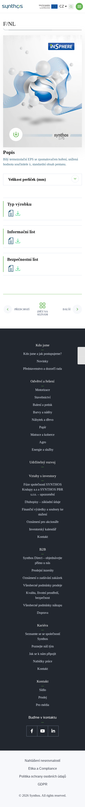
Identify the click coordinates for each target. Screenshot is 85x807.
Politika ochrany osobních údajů (42, 776)
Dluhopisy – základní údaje (42, 502)
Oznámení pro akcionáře (43, 522)
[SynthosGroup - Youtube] (42, 731)
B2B (42, 549)
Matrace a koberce (42, 434)
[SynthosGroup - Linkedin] (53, 731)
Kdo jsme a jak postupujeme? (42, 353)
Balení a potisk (42, 405)
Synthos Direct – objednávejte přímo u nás (42, 560)
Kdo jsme (43, 345)
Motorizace (42, 390)
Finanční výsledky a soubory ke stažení (42, 512)
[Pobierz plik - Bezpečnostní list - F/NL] (14, 268)
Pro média (42, 705)
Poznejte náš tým (43, 646)
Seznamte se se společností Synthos (42, 636)
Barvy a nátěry (42, 412)
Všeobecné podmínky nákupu (42, 605)
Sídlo (42, 690)
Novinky (42, 361)
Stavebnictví (42, 397)
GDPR (42, 784)
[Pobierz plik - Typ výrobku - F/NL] (14, 213)
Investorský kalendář (42, 529)
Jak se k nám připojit (42, 654)
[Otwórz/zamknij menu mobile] (79, 6)
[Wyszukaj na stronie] (71, 6)
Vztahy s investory (42, 476)
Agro (42, 442)
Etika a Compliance (42, 768)
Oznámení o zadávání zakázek (42, 578)
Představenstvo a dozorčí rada (42, 368)
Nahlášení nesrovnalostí (42, 760)
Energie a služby (42, 449)
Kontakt (42, 536)
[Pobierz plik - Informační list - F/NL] (14, 240)
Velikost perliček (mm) (27, 179)
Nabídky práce (42, 661)
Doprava (42, 612)
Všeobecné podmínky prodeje (42, 585)
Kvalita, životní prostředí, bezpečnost (42, 595)
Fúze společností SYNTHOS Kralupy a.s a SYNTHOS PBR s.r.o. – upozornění (42, 489)
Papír (42, 427)
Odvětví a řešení (42, 381)
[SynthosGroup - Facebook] (31, 731)
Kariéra (42, 625)
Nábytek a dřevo (42, 419)
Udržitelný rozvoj (42, 462)
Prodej (42, 697)
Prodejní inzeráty (43, 570)
